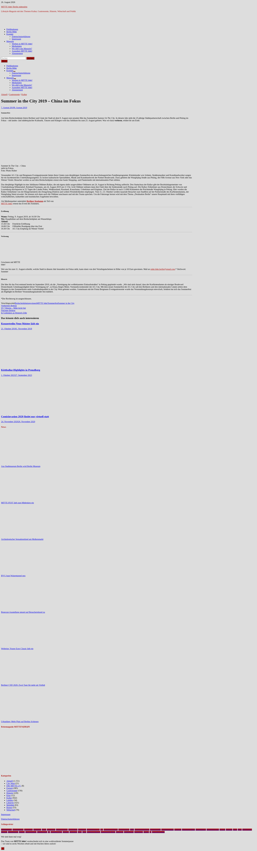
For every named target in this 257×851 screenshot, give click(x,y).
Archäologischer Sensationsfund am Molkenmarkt (22, 539)
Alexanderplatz (18, 830)
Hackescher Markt (188, 830)
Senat (80, 832)
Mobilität (10, 805)
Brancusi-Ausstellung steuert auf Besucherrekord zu (23, 612)
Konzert (222, 830)
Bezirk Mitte (73, 830)
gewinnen (32, 303)
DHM (132, 830)
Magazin (10, 41)
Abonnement (17, 53)
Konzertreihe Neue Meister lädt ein (20, 323)
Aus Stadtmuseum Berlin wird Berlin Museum (20, 466)
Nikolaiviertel (42, 832)
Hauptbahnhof (201, 830)
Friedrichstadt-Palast (142, 830)
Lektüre (9, 800)
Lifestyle (10, 803)
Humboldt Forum (213, 830)
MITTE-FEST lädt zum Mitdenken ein (17, 503)
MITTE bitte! (6, 203)
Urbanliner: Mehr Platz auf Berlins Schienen (20, 721)
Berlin (44, 830)
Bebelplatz (37, 830)
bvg (101, 830)
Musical (22, 832)
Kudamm (229, 830)
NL (49, 832)
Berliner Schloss (62, 830)
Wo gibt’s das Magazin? (22, 48)
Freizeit (9, 788)
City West (10, 783)
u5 (150, 832)
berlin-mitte (51, 830)
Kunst (235, 830)
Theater (146, 832)
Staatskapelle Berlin (108, 832)
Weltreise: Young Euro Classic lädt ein (17, 648)
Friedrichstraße (155, 830)
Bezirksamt (82, 830)
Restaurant (73, 832)
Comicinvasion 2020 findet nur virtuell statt (25, 416)
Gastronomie (14, 94)
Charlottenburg (123, 830)
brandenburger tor (93, 830)
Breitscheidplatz (21, 303)
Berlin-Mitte (11, 32)
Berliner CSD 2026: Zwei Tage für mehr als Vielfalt (23, 685)
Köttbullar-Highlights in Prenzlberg (20, 370)
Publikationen (12, 29)
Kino (8, 795)
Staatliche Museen (93, 832)
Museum (4, 832)
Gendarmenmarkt (167, 830)
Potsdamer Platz (56, 832)
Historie (9, 793)
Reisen (9, 807)
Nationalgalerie (31, 832)
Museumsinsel (13, 832)
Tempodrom (138, 832)
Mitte (240, 830)
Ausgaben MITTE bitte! (22, 51)
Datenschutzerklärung (21, 36)
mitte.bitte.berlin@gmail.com (162, 269)
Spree (84, 832)
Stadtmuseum (129, 832)
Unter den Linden (158, 832)
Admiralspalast (6, 830)
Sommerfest (53, 303)
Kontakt (9, 34)
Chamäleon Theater (111, 830)
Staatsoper (119, 832)
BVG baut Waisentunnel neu (13, 576)
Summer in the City (66, 303)
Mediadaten (17, 46)
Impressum (16, 39)
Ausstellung (28, 830)
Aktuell (4, 94)
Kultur (24, 94)
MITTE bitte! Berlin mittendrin (14, 7)
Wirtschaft (10, 810)
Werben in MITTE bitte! (22, 44)
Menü (4, 61)
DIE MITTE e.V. (13, 786)
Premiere (66, 832)
